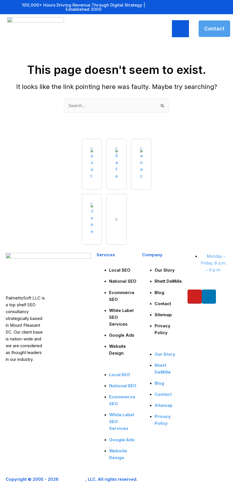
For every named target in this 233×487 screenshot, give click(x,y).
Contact (163, 303)
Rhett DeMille (168, 281)
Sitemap (163, 314)
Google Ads (121, 335)
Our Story (165, 270)
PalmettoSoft (72, 479)
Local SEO (119, 270)
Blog (159, 292)
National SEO (122, 281)
